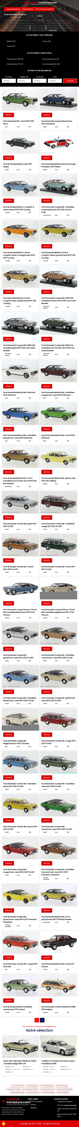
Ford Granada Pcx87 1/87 (30, 1089)
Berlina (9, 41)
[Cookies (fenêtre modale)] (3, 1123)
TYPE (55, 77)
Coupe (44, 41)
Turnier (9, 46)
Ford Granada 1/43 (49, 59)
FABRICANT (24, 77)
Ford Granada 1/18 (13, 59)
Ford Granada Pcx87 (18, 1086)
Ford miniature (28, 9)
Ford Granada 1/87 (49, 64)
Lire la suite (53, 30)
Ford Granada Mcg (61, 1086)
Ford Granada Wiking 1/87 (64, 1089)
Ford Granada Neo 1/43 (47, 1089)
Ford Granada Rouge (48, 1092)
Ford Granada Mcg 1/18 (17, 1092)
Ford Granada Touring (13, 1089)
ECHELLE (9, 77)
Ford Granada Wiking (47, 1086)
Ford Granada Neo (32, 1086)
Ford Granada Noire (33, 1092)
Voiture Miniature (13, 9)
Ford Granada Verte (62, 1092)
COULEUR (39, 77)
